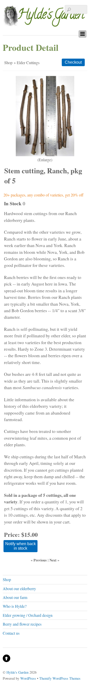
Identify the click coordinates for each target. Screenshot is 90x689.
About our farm (15, 597)
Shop (8, 62)
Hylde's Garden (17, 672)
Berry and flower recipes (22, 624)
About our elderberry (19, 588)
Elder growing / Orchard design (27, 615)
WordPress (28, 678)
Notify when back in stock (20, 546)
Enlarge (45, 159)
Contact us (11, 633)
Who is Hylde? (14, 606)
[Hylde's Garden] (45, 23)
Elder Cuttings (28, 62)
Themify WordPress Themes (59, 678)
